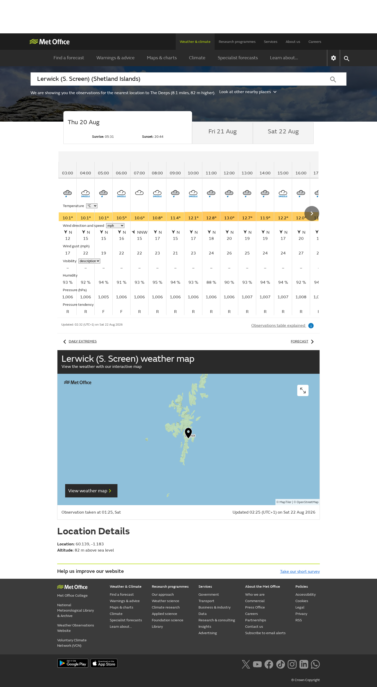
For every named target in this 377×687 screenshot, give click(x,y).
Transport (206, 601)
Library (157, 626)
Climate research (166, 607)
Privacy (301, 614)
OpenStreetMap (308, 502)
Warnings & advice (115, 58)
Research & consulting (217, 620)
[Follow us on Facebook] (268, 663)
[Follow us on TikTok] (280, 663)
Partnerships (255, 620)
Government (209, 594)
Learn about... (284, 58)
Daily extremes (83, 341)
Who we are (255, 594)
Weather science (165, 601)
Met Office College (72, 595)
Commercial (255, 601)
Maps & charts (162, 58)
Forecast (299, 341)
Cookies (301, 601)
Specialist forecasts (238, 58)
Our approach (163, 594)
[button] (188, 434)
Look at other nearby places (245, 91)
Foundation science (167, 620)
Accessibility (305, 594)
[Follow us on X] (245, 663)
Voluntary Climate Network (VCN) (72, 643)
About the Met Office (262, 586)
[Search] (333, 79)
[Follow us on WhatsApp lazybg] (315, 663)
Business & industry (215, 607)
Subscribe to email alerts (265, 633)
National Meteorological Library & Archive (75, 610)
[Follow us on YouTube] (257, 663)
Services (270, 42)
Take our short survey (300, 571)
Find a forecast (69, 58)
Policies (301, 586)
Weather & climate (195, 42)
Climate (197, 58)
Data (203, 614)
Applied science (164, 614)
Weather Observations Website (75, 628)
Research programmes (237, 42)
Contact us (254, 626)
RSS (298, 620)
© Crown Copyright (305, 680)
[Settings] (333, 58)
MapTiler (285, 502)
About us (293, 42)
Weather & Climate (126, 586)
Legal (299, 607)
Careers (315, 42)
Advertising (208, 633)
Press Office (255, 607)
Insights (205, 626)
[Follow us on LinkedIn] (303, 663)
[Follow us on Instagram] (291, 663)
